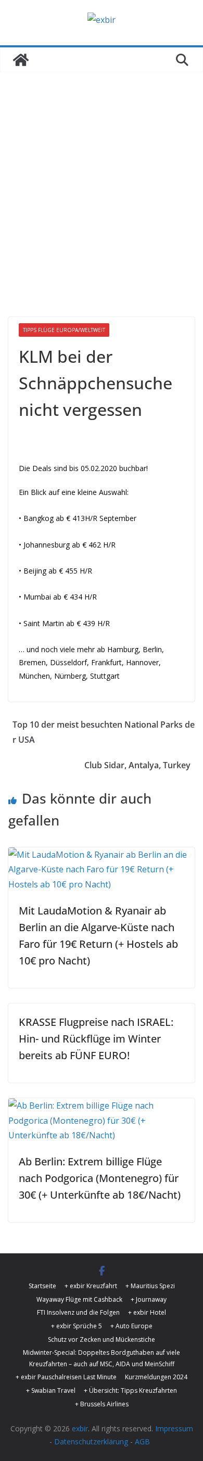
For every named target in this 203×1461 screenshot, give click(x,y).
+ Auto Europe (131, 1326)
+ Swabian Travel (50, 1390)
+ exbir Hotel (147, 1312)
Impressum (174, 1428)
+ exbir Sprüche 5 (76, 1326)
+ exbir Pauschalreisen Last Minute (66, 1377)
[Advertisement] (101, 179)
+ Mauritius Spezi (150, 1285)
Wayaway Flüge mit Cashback (79, 1299)
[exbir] (20, 59)
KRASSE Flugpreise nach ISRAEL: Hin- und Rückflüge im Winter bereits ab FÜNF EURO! (96, 1038)
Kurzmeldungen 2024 (156, 1377)
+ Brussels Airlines (102, 1404)
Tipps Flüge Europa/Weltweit (64, 330)
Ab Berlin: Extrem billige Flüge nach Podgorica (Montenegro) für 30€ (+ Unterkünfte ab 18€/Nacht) (100, 1178)
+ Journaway (149, 1299)
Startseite (42, 1285)
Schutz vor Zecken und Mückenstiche (101, 1339)
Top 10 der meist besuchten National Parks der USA (103, 732)
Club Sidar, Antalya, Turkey (137, 765)
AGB (142, 1441)
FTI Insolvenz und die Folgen (78, 1312)
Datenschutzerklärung (91, 1441)
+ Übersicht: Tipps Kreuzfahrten (130, 1390)
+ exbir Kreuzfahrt (91, 1285)
